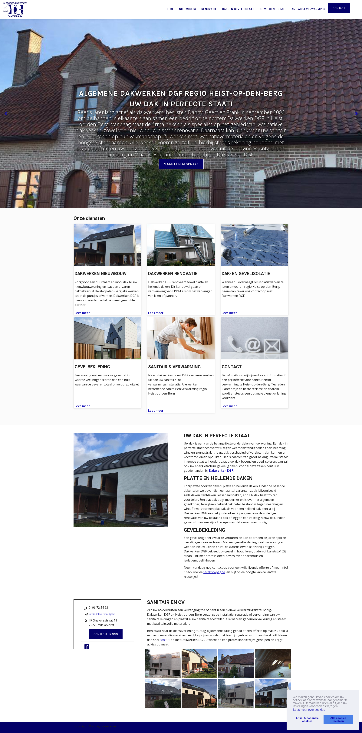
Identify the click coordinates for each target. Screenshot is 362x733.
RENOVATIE (209, 9)
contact (165, 640)
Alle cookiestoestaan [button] (338, 719)
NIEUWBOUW (187, 9)
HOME (170, 9)
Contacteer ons (106, 634)
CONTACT (339, 8)
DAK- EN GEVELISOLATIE (238, 9)
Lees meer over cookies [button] (309, 709)
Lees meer (82, 313)
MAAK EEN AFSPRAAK (181, 164)
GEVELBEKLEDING (272, 9)
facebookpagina (214, 572)
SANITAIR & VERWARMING (307, 9)
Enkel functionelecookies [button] (307, 719)
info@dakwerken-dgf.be (102, 614)
